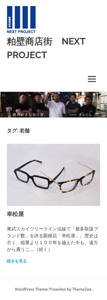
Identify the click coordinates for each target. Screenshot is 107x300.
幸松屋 (15, 213)
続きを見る (17, 261)
